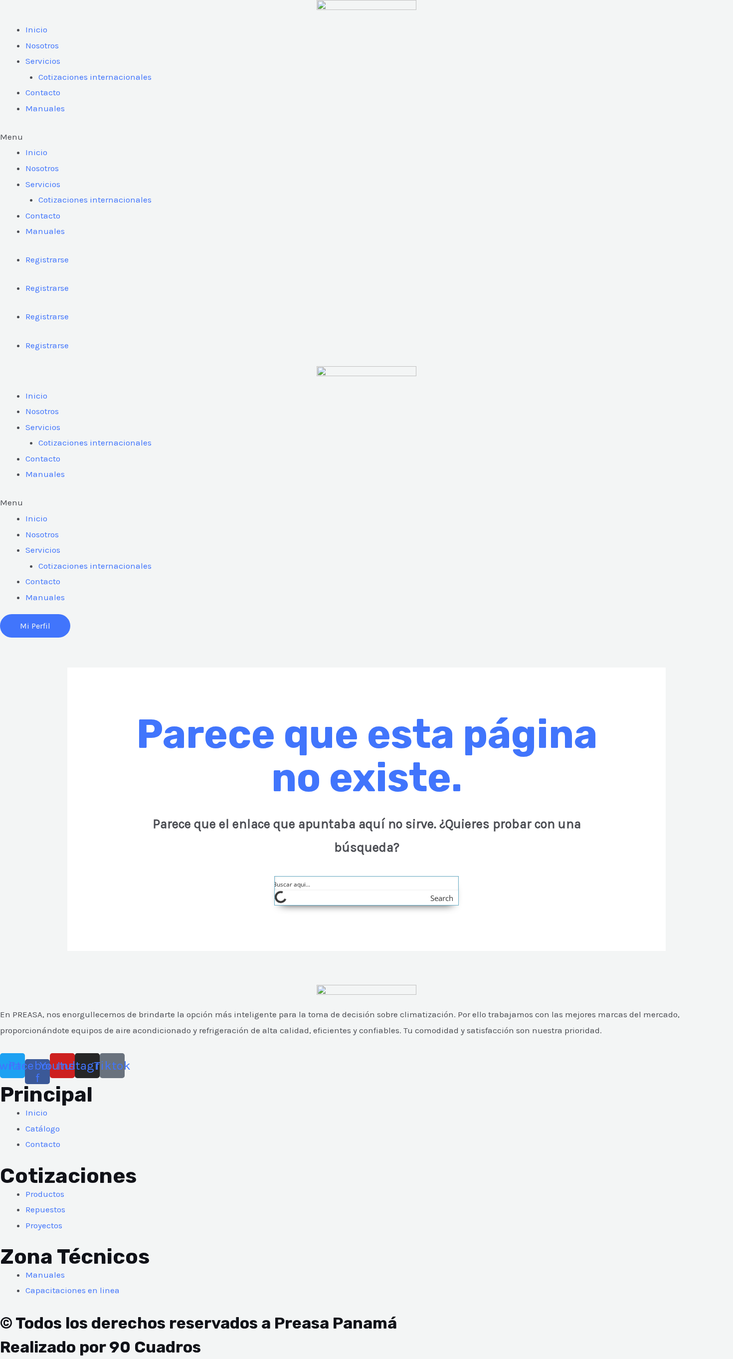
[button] (366, 137)
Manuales (45, 108)
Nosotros (42, 45)
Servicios (42, 61)
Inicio (36, 29)
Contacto (42, 92)
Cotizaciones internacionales (95, 77)
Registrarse (47, 259)
